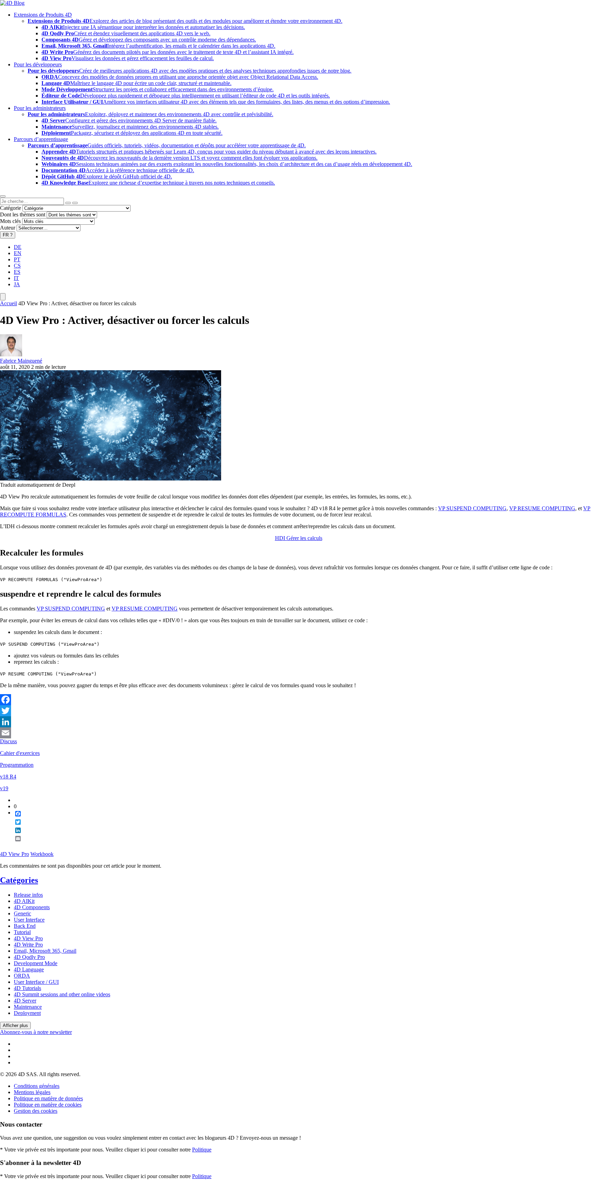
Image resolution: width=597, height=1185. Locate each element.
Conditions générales (36, 1086)
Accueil (8, 303)
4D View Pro (14, 854)
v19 (4, 788)
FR (7, 234)
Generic (22, 913)
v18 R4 (8, 777)
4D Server (25, 1001)
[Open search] (3, 196)
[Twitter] (298, 710)
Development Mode (35, 963)
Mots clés (10, 221)
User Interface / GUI (36, 982)
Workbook (42, 854)
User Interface (29, 920)
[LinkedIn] (298, 721)
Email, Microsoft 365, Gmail (45, 951)
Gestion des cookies (35, 1111)
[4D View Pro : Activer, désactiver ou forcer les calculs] (110, 479)
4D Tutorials (27, 988)
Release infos (28, 895)
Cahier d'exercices (20, 753)
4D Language (29, 969)
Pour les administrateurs (40, 108)
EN (17, 253)
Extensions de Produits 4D (43, 15)
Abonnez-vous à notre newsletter (36, 1032)
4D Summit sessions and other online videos (62, 994)
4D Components (32, 907)
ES (17, 272)
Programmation (17, 765)
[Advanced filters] (68, 203)
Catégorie (10, 208)
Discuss (8, 741)
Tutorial (22, 932)
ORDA (22, 976)
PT (17, 259)
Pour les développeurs (38, 64)
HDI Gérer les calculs (298, 538)
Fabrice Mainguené (21, 361)
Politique (201, 1150)
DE (17, 247)
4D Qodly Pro (29, 957)
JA (17, 284)
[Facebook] (298, 699)
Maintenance (28, 1007)
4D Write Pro (28, 945)
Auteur (7, 228)
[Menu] (3, 296)
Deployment (27, 1013)
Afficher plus (15, 1025)
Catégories (19, 880)
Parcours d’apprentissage (41, 139)
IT (16, 278)
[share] (15, 844)
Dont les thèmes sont (22, 214)
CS (17, 266)
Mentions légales (32, 1092)
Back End (25, 926)
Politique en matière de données (48, 1098)
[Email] (298, 732)
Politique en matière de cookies (48, 1105)
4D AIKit (24, 901)
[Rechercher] (75, 203)
